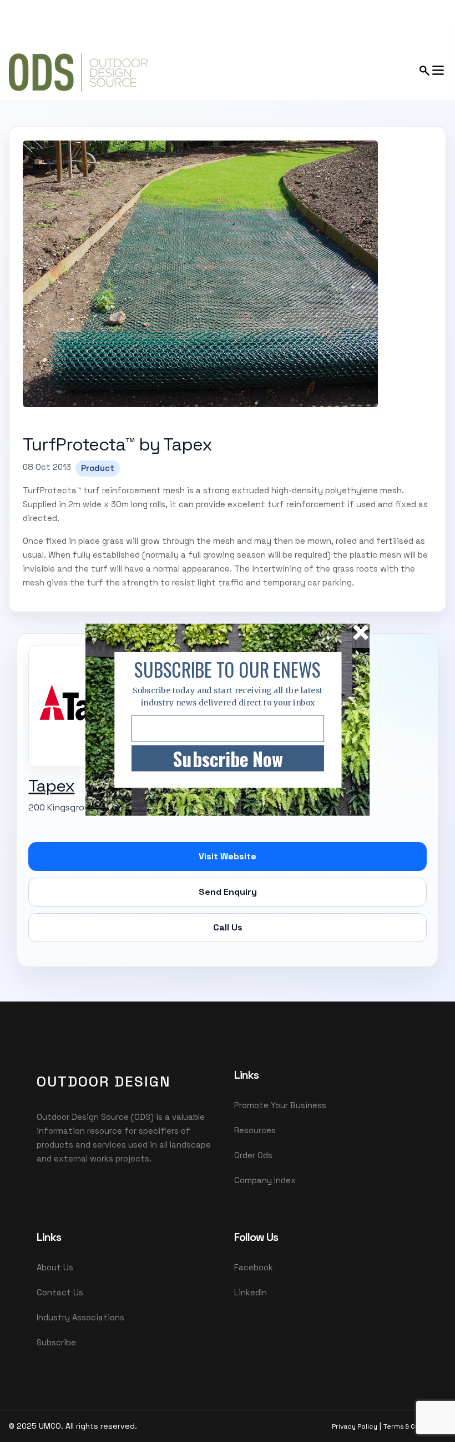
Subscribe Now (227, 758)
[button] (227, 669)
